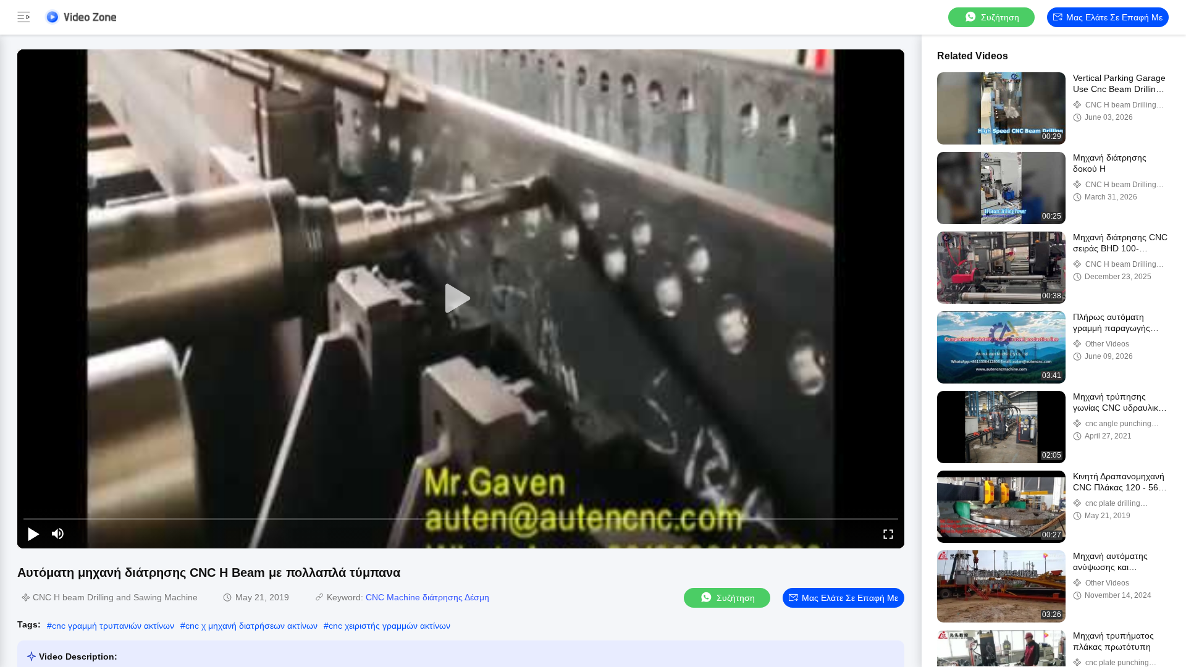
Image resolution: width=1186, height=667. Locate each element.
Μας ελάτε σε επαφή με (1114, 17)
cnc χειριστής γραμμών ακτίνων (389, 626)
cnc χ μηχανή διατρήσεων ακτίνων (251, 626)
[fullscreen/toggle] (888, 533)
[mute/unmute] (58, 533)
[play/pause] (33, 533)
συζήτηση (1000, 17)
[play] (460, 298)
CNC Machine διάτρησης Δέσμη (427, 597)
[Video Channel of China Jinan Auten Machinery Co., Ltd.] (80, 17)
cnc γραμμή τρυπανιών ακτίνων (113, 626)
